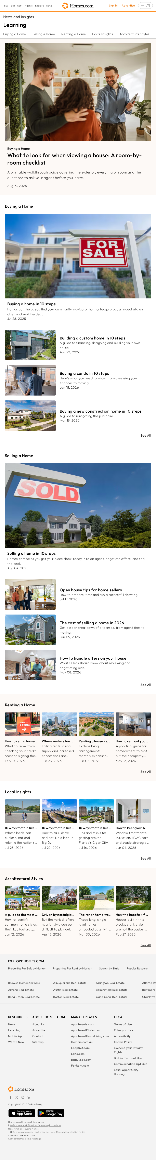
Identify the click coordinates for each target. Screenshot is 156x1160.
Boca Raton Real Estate (24, 997)
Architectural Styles (135, 34)
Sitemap (37, 1042)
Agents (29, 5)
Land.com (78, 1054)
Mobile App (16, 1036)
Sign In (113, 5)
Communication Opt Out (130, 1064)
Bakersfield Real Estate (112, 990)
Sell (13, 5)
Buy (6, 5)
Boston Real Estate (66, 997)
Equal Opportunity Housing (126, 1072)
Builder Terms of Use (128, 1058)
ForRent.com (80, 1065)
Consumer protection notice (70, 1132)
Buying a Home (14, 34)
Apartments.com (82, 1024)
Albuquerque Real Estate (70, 983)
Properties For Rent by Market (72, 968)
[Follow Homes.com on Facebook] (10, 1097)
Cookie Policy (123, 1042)
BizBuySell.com (81, 1059)
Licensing (26, 1122)
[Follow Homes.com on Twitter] (16, 1097)
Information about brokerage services (35, 1132)
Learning (14, 1030)
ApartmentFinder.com (86, 1030)
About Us (38, 1024)
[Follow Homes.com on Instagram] (23, 1097)
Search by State (109, 968)
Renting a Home (73, 34)
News (49, 5)
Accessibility (122, 1036)
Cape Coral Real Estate (112, 997)
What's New (16, 1042)
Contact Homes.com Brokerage (24, 1138)
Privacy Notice (123, 1030)
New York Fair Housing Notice (23, 1128)
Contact (37, 1036)
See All (146, 435)
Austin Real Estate (65, 990)
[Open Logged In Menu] (145, 5)
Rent (19, 5)
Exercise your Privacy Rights (128, 1050)
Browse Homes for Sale (24, 983)
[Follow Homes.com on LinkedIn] (29, 1097)
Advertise (128, 5)
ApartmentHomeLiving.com (90, 1036)
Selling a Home (43, 34)
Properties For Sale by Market (27, 968)
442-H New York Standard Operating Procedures (35, 1125)
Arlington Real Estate (110, 983)
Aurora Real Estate (21, 990)
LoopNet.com (80, 1048)
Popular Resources (138, 968)
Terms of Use (123, 1024)
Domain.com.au (81, 1042)
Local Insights (102, 34)
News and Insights (18, 16)
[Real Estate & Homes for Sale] (78, 6)
